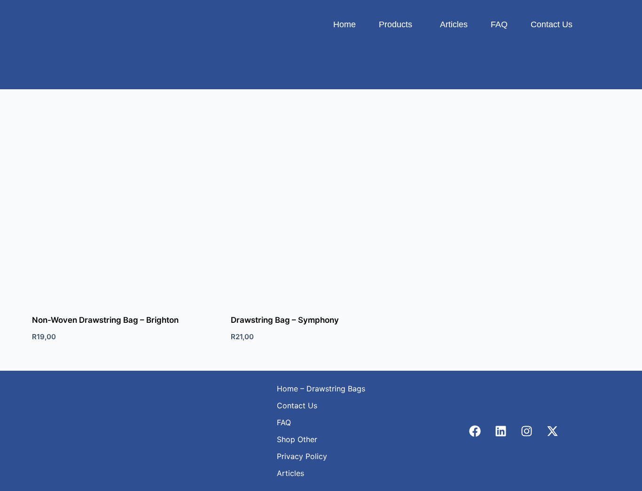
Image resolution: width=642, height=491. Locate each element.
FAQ (499, 24)
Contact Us (551, 24)
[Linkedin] (500, 431)
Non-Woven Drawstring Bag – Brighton (105, 320)
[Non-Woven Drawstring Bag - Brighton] (122, 207)
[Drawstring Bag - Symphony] (321, 207)
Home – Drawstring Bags (321, 388)
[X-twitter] (552, 431)
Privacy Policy (302, 456)
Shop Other (297, 439)
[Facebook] (474, 431)
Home (344, 24)
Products (395, 24)
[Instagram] (526, 431)
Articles (454, 24)
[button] (397, 24)
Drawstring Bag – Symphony (285, 320)
